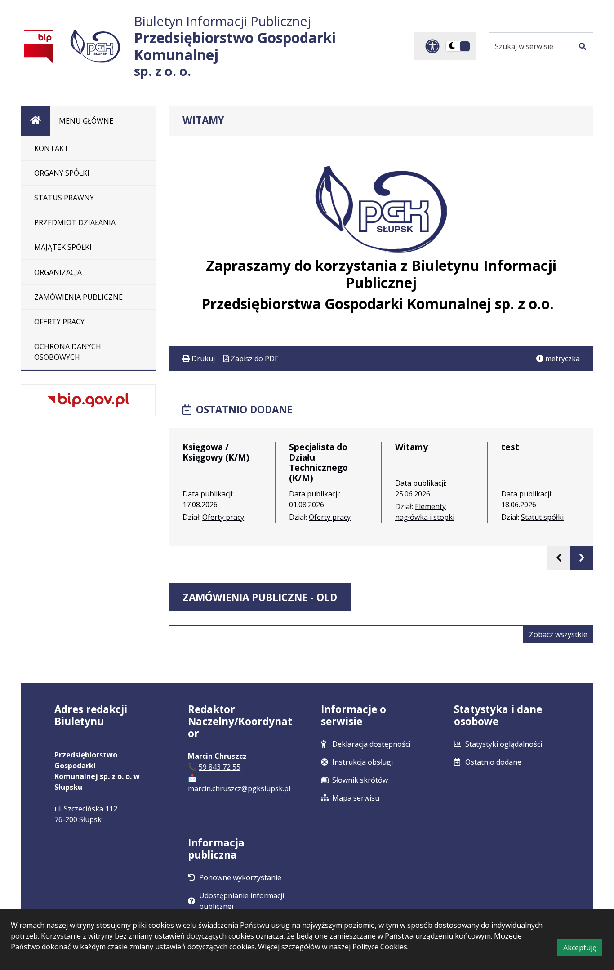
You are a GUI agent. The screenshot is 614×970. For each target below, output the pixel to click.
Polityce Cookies (379, 947)
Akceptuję (582, 949)
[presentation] (558, 557)
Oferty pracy (223, 517)
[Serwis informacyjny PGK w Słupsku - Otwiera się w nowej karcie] (95, 46)
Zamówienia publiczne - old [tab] (259, 597)
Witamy (411, 447)
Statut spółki (542, 517)
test (510, 447)
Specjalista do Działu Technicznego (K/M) (318, 462)
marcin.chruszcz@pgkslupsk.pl (239, 788)
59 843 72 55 (219, 767)
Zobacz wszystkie (561, 636)
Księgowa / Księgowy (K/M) (215, 452)
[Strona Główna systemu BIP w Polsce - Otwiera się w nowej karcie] (39, 46)
